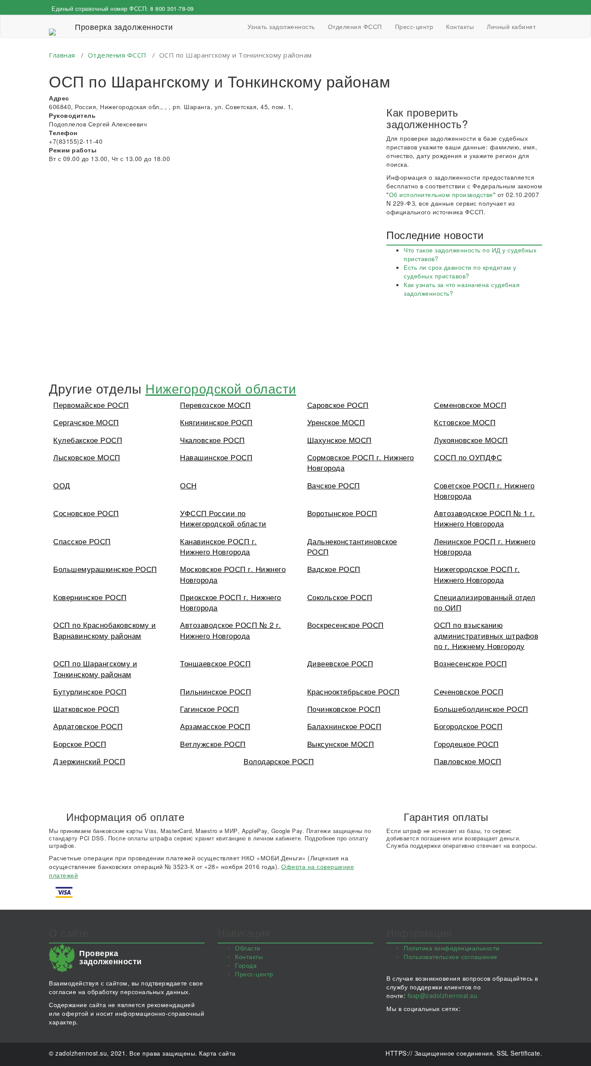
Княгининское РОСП (216, 422)
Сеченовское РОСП (468, 691)
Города (246, 965)
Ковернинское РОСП (90, 596)
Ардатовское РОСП (87, 725)
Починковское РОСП (344, 708)
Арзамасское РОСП (215, 725)
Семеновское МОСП (470, 404)
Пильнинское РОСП (215, 691)
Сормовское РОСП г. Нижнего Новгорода (360, 462)
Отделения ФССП (355, 26)
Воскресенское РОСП (345, 624)
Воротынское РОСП (342, 512)
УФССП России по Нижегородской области (223, 518)
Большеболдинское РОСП (481, 708)
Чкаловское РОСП (212, 439)
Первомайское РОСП (91, 404)
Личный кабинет (511, 26)
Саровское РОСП (338, 404)
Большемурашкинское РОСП (105, 568)
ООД (62, 485)
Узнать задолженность (281, 26)
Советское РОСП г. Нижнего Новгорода (484, 490)
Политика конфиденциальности (452, 947)
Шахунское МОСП (339, 439)
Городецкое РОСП (466, 743)
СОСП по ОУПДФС (468, 457)
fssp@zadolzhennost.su (443, 995)
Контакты (460, 26)
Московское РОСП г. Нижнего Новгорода (233, 574)
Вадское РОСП (333, 568)
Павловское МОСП (467, 761)
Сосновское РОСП (86, 512)
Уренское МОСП (336, 422)
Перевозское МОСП (215, 404)
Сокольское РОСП (340, 596)
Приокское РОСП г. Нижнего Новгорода (230, 602)
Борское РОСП (79, 743)
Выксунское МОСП (340, 743)
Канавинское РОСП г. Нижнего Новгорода (218, 546)
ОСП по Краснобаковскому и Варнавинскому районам (104, 629)
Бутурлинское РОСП (90, 691)
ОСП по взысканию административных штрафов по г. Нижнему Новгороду (486, 635)
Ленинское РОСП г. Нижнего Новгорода (485, 546)
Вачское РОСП (333, 485)
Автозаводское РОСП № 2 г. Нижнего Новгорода (230, 629)
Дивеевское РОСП (340, 663)
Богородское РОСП (468, 725)
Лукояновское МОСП (471, 439)
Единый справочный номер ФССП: (122, 8)
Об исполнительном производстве (441, 194)
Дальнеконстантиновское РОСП (352, 546)
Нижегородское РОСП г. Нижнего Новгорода (477, 574)
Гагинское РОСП (209, 708)
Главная (62, 55)
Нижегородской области (220, 388)
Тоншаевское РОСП (215, 663)
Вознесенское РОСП (470, 663)
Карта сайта (217, 1053)
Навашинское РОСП (216, 457)
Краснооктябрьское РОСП (353, 691)
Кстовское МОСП (464, 422)
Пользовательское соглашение (451, 956)
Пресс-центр (414, 26)
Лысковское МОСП (86, 457)
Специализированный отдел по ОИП (484, 602)
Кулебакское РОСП (87, 439)
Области (247, 947)
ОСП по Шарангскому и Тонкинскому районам (95, 668)
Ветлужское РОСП (213, 743)
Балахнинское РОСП (344, 725)
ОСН (188, 485)
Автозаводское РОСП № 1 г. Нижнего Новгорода (484, 518)
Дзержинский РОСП (89, 761)
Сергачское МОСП (86, 422)
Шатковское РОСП (86, 708)
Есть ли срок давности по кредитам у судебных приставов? (460, 271)
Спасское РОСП (82, 541)
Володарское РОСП (279, 761)
